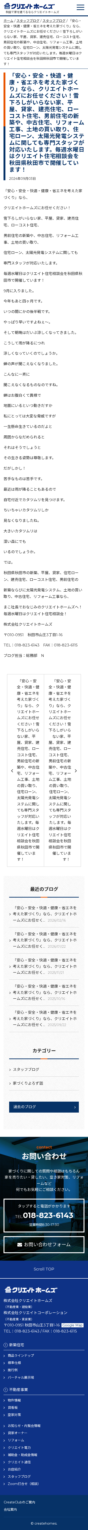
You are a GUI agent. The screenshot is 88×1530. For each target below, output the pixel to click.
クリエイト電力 (19, 1448)
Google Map (72, 1325)
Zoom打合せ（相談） (24, 1484)
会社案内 (10, 1509)
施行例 (13, 1370)
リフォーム (16, 1440)
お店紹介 (14, 1469)
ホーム (8, 21)
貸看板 (13, 1407)
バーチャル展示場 (21, 1377)
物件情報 (14, 1400)
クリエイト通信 (19, 1462)
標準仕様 (14, 1363)
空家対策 (14, 1415)
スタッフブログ (27, 21)
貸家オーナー (17, 1433)
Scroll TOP (44, 1269)
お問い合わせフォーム (47, 1244)
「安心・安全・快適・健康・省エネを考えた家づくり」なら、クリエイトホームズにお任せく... (45, 914)
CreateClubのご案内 (19, 1502)
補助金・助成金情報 (22, 1455)
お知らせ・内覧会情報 (24, 1426)
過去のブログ (24, 1107)
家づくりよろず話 (28, 1083)
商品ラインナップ (21, 1355)
